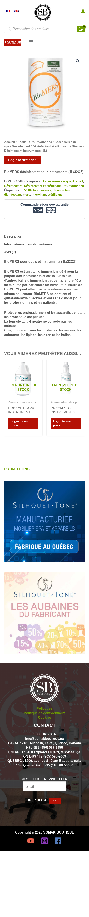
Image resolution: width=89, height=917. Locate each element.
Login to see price (22, 160)
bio (35, 190)
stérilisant (55, 194)
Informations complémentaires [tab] (28, 244)
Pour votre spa (41, 142)
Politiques (44, 708)
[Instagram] (44, 841)
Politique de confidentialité (44, 713)
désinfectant (62, 190)
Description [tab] (13, 236)
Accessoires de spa (57, 181)
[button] (12, 42)
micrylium (39, 194)
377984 (26, 190)
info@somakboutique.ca (44, 738)
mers (26, 194)
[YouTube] (31, 841)
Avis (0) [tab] (10, 252)
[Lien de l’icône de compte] (83, 11)
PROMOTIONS (17, 469)
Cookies (44, 717)
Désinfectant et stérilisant (50, 146)
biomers (45, 190)
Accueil (9, 142)
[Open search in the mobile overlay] (28, 29)
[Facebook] (58, 841)
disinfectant (12, 194)
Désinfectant (21, 146)
